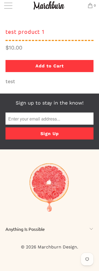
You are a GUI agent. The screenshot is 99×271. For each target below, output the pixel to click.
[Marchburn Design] (49, 5)
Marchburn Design (57, 247)
